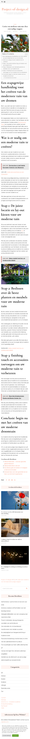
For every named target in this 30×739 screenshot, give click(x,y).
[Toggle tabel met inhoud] (25, 54)
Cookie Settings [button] (6, 735)
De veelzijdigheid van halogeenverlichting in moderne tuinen (13, 634)
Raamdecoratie (5, 688)
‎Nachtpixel (4, 706)
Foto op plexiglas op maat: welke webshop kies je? (14, 646)
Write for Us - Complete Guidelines (10, 702)
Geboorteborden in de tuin (12, 465)
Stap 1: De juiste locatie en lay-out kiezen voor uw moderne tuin (15, 64)
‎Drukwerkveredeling (6, 704)
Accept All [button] (15, 735)
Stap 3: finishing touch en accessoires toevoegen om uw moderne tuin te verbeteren (15, 71)
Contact (3, 697)
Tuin (15, 24)
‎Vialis (2, 708)
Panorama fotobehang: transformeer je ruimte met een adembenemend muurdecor (14, 640)
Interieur (3, 676)
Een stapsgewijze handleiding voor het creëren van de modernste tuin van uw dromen (15, 57)
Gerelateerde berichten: (11, 77)
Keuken (3, 679)
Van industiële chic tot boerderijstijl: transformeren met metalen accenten (12, 628)
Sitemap (3, 700)
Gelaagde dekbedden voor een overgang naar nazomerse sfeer (14, 615)
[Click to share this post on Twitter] (9, 480)
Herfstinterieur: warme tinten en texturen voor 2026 (14, 603)
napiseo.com (4, 722)
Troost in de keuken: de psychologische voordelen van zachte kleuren (12, 621)
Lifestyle (3, 685)
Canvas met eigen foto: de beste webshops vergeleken (13, 652)
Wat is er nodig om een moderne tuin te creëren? (13, 60)
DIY (2, 672)
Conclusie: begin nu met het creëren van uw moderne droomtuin (14, 75)
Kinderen (3, 682)
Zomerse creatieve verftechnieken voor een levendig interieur (13, 609)
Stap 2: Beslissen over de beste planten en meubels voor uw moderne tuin (14, 67)
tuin (22, 230)
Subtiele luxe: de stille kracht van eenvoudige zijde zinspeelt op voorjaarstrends (13, 658)
